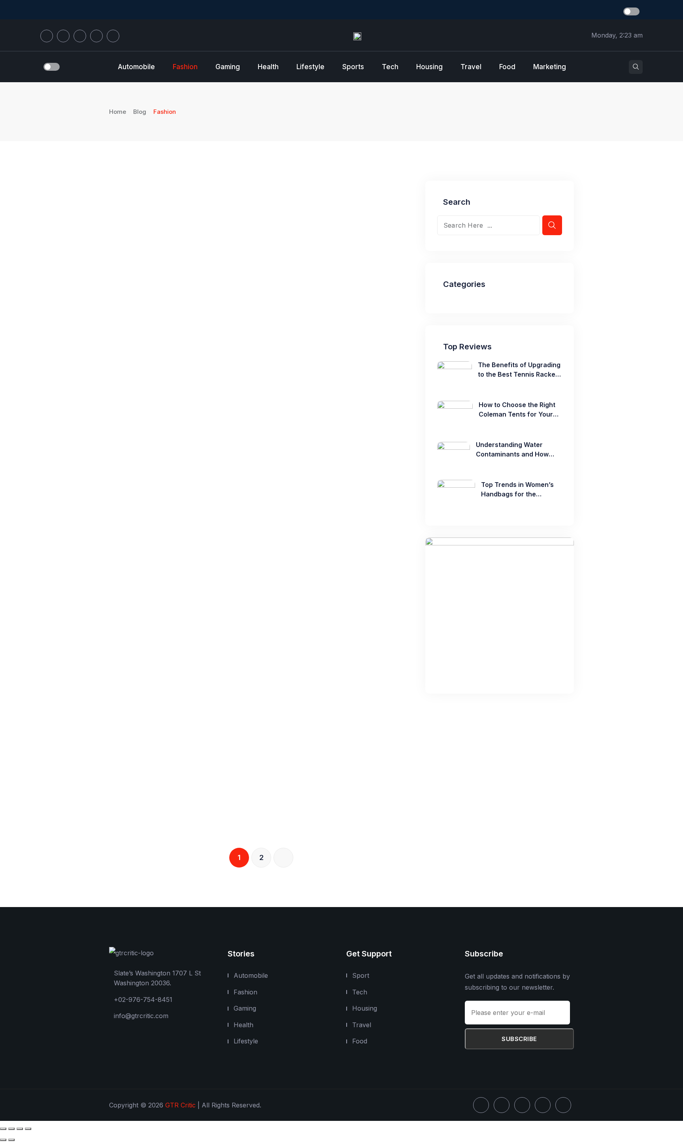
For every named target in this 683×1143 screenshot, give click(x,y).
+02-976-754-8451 (143, 999)
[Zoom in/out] (3, 1129)
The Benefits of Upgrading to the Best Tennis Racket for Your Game (519, 374)
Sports (353, 67)
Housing (429, 67)
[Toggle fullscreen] (11, 1129)
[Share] (20, 1129)
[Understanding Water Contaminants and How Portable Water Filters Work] (453, 454)
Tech (390, 67)
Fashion (185, 67)
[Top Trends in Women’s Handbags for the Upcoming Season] (456, 494)
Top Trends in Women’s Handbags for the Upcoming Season (517, 494)
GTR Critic (180, 1105)
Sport (360, 975)
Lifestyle (310, 67)
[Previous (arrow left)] (3, 1140)
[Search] (636, 67)
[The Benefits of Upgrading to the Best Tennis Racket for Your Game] (454, 374)
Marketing (549, 67)
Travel (470, 67)
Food (507, 67)
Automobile (136, 67)
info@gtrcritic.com (141, 1016)
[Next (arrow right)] (11, 1140)
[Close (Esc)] (28, 1129)
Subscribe (519, 1039)
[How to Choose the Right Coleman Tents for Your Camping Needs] (455, 414)
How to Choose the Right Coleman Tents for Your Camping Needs (517, 414)
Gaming (227, 67)
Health (268, 67)
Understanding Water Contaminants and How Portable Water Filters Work (519, 454)
